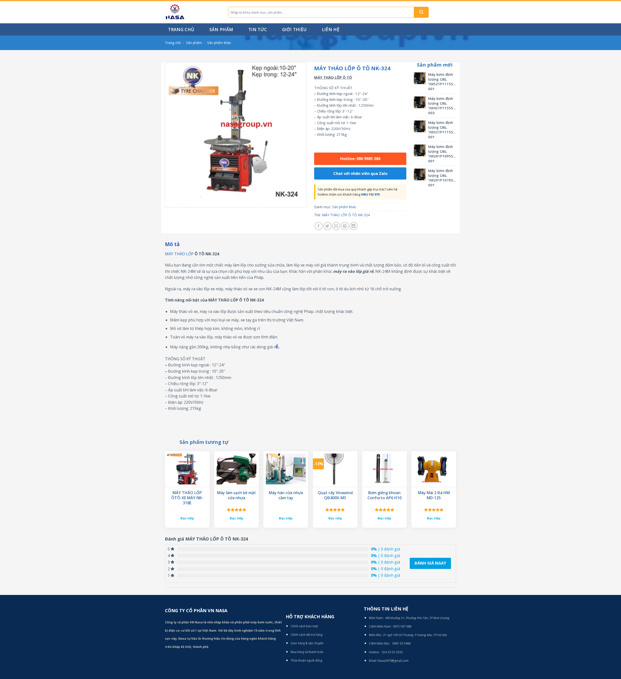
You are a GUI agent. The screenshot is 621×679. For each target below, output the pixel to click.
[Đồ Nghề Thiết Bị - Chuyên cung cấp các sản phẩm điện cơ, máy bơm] (193, 12)
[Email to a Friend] (336, 226)
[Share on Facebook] (319, 226)
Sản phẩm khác (219, 42)
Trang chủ (181, 29)
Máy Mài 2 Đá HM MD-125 (434, 495)
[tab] (172, 244)
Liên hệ (330, 29)
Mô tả (172, 244)
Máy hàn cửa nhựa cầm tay (286, 495)
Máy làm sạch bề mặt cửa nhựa (236, 495)
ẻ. (277, 346)
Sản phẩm (221, 29)
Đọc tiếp (187, 518)
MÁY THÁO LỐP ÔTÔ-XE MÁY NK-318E (187, 497)
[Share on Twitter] (327, 226)
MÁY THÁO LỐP (179, 254)
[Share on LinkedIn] (354, 226)
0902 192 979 (370, 194)
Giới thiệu (294, 29)
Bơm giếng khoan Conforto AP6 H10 (384, 495)
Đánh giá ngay (430, 563)
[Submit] (421, 12)
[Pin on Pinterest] (345, 226)
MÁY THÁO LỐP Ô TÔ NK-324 (346, 215)
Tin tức (257, 29)
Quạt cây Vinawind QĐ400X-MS (335, 495)
